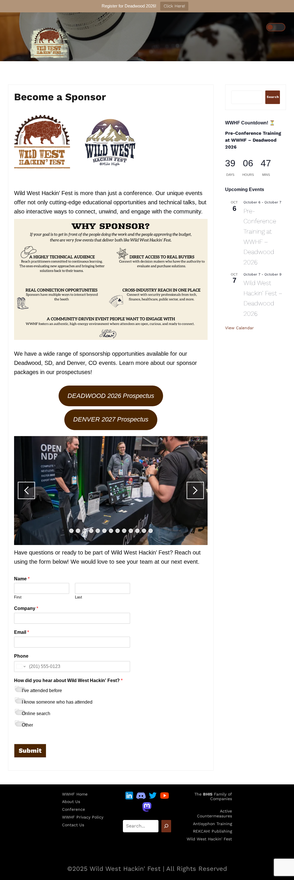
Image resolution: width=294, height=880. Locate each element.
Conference (73, 809)
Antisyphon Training (212, 823)
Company (26, 608)
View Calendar (239, 328)
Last (78, 597)
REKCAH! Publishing (212, 831)
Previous (26, 490)
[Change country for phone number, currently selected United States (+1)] (20, 666)
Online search (36, 713)
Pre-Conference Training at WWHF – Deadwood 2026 (253, 140)
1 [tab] (71, 531)
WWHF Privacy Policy (82, 817)
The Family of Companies (213, 796)
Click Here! (174, 6)
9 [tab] (124, 531)
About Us (71, 801)
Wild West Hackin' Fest (209, 839)
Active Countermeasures (214, 813)
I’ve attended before (42, 690)
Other (27, 725)
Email (21, 632)
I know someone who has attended (57, 702)
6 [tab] (104, 531)
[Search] (166, 826)
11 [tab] (137, 531)
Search (273, 97)
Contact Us (73, 825)
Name (22, 578)
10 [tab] (131, 531)
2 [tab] (78, 531)
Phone (21, 656)
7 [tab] (111, 531)
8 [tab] (117, 531)
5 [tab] (98, 531)
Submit (30, 750)
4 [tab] (91, 531)
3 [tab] (84, 531)
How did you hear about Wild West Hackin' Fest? (68, 680)
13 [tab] (150, 531)
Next (195, 490)
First (18, 597)
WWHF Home (75, 794)
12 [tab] (144, 531)
